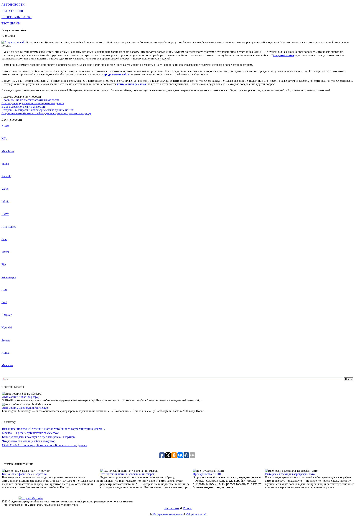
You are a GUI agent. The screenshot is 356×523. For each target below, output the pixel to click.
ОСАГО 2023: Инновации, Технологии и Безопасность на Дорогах (44, 445)
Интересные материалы (168, 514)
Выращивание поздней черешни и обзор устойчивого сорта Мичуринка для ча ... (53, 428)
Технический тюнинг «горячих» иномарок (127, 474)
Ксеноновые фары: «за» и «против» (24, 474)
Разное (187, 508)
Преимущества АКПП (207, 474)
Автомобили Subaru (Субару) (20, 397)
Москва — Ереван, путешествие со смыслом (30, 432)
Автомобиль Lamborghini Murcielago (25, 407)
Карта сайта (171, 508)
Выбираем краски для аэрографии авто (290, 474)
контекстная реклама (131, 84)
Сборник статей (196, 514)
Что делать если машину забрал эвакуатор (28, 441)
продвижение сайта (116, 74)
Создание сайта (283, 55)
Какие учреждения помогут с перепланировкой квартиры (38, 437)
